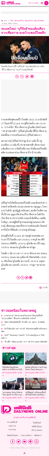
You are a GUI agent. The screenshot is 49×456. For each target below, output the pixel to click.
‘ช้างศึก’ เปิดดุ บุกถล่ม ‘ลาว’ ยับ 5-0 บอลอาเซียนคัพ (25, 342)
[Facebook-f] (12, 441)
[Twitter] (26, 277)
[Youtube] (24, 441)
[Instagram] (36, 441)
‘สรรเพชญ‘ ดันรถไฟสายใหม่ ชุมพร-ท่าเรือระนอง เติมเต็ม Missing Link (12, 394)
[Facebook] (22, 277)
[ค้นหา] (46, 3)
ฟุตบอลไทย (29, 21)
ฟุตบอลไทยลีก (39, 21)
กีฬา (12, 21)
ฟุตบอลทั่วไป (19, 21)
